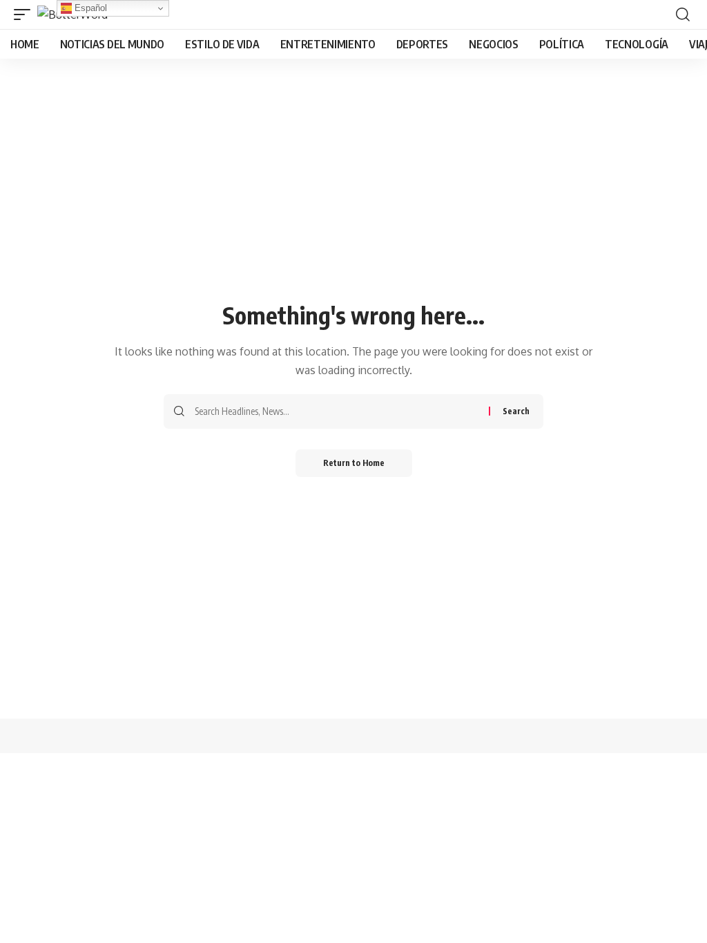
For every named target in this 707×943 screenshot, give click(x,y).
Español (89, 8)
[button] (25, 14)
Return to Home (354, 463)
